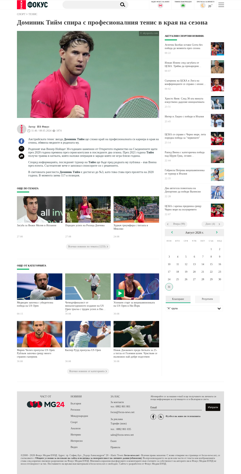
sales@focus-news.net (122, 434)
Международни (79, 416)
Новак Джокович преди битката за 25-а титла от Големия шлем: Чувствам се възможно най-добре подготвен (135, 353)
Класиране (178, 299)
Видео (74, 447)
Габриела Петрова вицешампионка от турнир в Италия (184, 172)
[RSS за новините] (161, 417)
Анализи (76, 428)
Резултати (207, 299)
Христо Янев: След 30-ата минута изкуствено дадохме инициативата (184, 100)
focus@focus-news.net (122, 412)
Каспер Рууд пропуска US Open (83, 350)
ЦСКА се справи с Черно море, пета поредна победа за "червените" (185, 136)
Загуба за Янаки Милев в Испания (36, 225)
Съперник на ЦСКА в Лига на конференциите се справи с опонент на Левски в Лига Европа (185, 82)
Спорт (74, 422)
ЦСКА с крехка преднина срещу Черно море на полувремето (183, 208)
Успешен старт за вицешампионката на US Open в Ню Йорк (134, 304)
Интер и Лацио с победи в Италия (184, 116)
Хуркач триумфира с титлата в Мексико (131, 227)
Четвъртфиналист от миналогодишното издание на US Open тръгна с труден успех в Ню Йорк (84, 306)
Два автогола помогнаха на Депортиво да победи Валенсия (183, 190)
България (76, 403)
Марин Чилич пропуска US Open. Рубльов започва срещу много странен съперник (36, 353)
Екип (114, 441)
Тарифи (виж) (119, 423)
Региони (75, 409)
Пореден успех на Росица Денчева (84, 225)
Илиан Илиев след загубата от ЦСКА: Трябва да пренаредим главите (182, 64)
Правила (115, 447)
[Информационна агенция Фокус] (153, 417)
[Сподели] (21, 156)
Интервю (76, 434)
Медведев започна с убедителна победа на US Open (35, 304)
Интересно (77, 440)
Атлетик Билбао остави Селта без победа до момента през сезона (184, 46)
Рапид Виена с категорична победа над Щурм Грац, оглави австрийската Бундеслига (184, 154)
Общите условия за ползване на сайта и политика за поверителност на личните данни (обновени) (88, 458)
